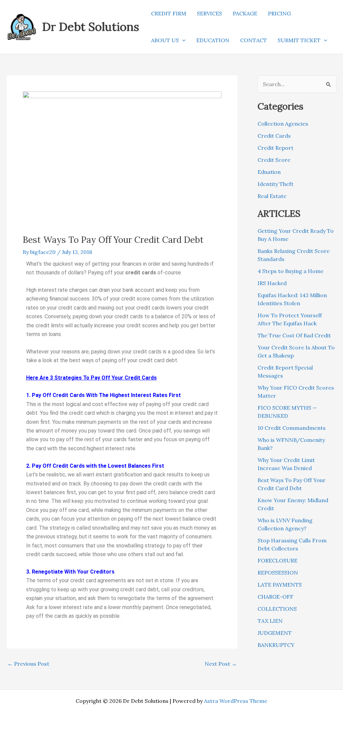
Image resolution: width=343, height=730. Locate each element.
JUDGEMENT (275, 632)
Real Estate (272, 196)
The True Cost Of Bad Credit (294, 335)
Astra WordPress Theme (235, 701)
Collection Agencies (283, 123)
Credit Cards (274, 135)
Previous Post (28, 663)
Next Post (221, 663)
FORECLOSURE (277, 560)
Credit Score (274, 159)
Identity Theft (275, 184)
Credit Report (275, 147)
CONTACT (253, 40)
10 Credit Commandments (292, 427)
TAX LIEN (270, 620)
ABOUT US (165, 40)
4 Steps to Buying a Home (291, 271)
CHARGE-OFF (275, 596)
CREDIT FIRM (168, 13)
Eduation (269, 172)
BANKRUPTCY (276, 645)
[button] (182, 40)
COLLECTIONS (277, 608)
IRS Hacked (272, 283)
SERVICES (209, 13)
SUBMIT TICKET (299, 40)
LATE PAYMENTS (280, 584)
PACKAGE (245, 13)
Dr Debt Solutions (90, 26)
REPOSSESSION (278, 572)
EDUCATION (212, 40)
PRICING (279, 13)
